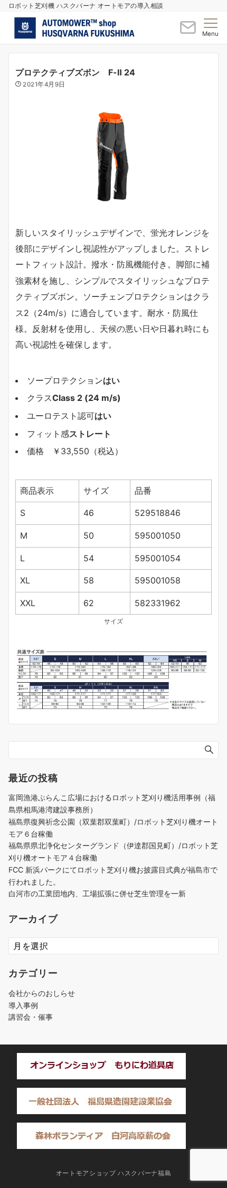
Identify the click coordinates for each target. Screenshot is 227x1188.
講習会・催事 (30, 1016)
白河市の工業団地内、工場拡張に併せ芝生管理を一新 (97, 893)
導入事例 (23, 1005)
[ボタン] (187, 31)
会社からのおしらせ (41, 993)
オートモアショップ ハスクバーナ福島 (114, 1173)
